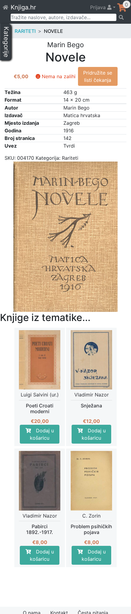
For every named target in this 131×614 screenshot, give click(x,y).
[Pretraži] (121, 17)
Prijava (98, 7)
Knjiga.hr (23, 7)
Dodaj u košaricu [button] (42, 434)
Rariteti (25, 31)
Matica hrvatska (81, 115)
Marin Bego (76, 108)
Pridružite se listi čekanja (97, 76)
